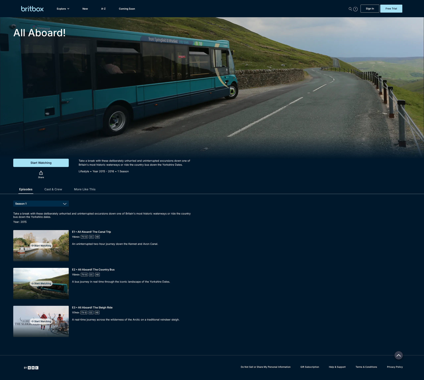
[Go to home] (31, 367)
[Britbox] (32, 8)
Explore (61, 8)
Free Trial (391, 8)
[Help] (356, 8)
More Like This (85, 189)
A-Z (103, 8)
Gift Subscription (309, 366)
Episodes (25, 189)
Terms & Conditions (366, 366)
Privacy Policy (395, 366)
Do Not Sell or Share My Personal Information (266, 366)
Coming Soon (127, 8)
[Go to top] (399, 355)
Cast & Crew (53, 189)
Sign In (370, 8)
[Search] (350, 8)
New (85, 8)
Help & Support (337, 366)
